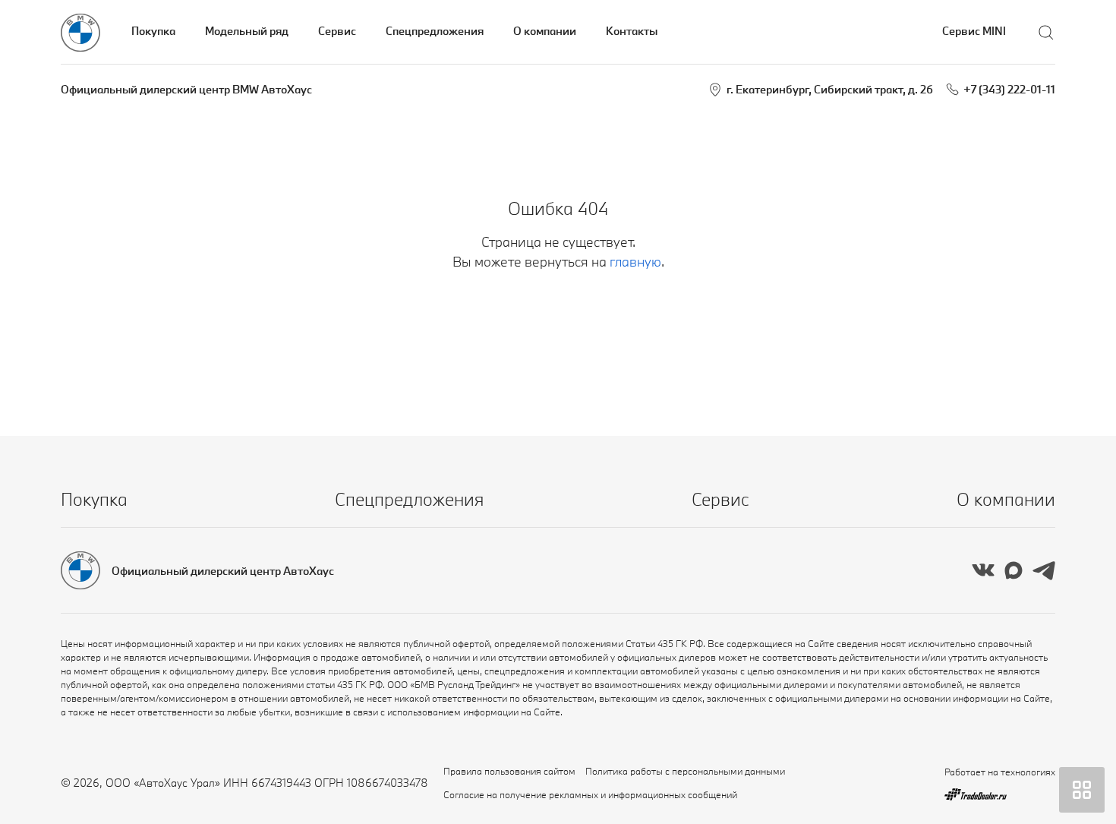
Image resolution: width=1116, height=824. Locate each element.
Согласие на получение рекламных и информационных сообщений (590, 794)
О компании (544, 31)
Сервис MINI (974, 31)
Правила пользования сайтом (509, 771)
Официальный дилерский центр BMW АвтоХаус (186, 89)
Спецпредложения (435, 31)
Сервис (337, 31)
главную (635, 261)
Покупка (153, 31)
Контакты (631, 31)
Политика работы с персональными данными (685, 771)
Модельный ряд (246, 31)
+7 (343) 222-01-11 (1009, 89)
